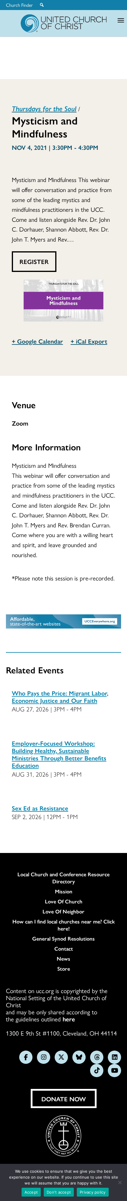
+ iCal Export (89, 341)
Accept (31, 1192)
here (69, 1018)
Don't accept (59, 1192)
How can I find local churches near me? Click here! (63, 925)
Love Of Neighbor (63, 911)
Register (34, 261)
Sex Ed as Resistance (40, 807)
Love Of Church (63, 901)
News (63, 958)
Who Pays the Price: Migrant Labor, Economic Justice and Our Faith (60, 696)
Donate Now (63, 1098)
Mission (63, 891)
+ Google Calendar (37, 341)
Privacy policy (93, 1192)
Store (63, 968)
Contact (63, 948)
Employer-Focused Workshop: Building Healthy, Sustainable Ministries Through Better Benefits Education (59, 754)
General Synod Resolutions (63, 938)
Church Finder (19, 5)
